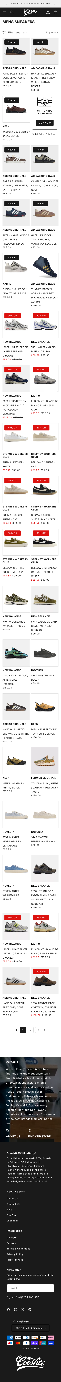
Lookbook (12, 1220)
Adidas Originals (14, 68)
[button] (4, 12)
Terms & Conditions (18, 1248)
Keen (6, 126)
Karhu (7, 283)
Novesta (37, 670)
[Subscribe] (50, 1288)
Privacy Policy (15, 1254)
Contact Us (13, 1204)
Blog (9, 1209)
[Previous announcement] (6, 3)
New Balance (12, 341)
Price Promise (15, 1259)
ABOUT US (13, 1136)
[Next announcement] (54, 3)
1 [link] (22, 1030)
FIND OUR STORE (39, 1136)
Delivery (12, 1237)
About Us (12, 1198)
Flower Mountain (43, 777)
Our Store (12, 1215)
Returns (11, 1243)
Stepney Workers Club (15, 455)
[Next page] (44, 1030)
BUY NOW (45, 122)
